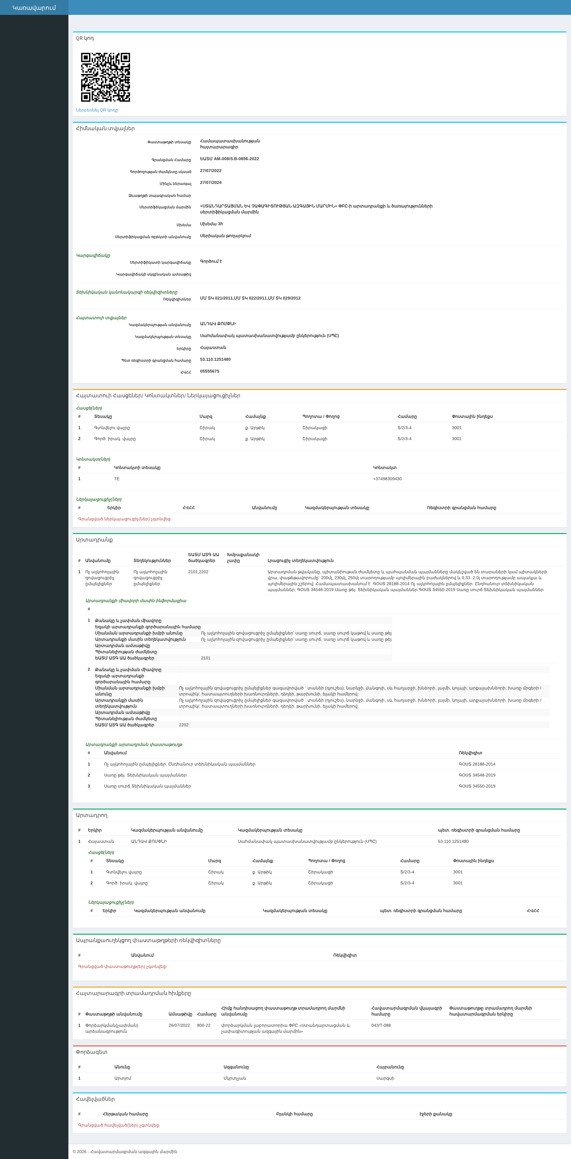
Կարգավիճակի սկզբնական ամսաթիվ (153, 274)
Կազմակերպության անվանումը (160, 325)
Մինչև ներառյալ (175, 184)
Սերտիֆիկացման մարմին (165, 207)
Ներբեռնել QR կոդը (97, 110)
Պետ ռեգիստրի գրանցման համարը (156, 360)
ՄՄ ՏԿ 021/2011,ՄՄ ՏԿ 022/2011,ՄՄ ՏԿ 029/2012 (250, 298)
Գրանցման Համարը (171, 160)
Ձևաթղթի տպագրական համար (159, 195)
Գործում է (211, 261)
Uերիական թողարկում (225, 235)
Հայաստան (213, 347)
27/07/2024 (211, 182)
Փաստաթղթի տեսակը (169, 142)
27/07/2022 (211, 170)
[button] (34, 7)
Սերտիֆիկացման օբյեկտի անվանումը (153, 237)
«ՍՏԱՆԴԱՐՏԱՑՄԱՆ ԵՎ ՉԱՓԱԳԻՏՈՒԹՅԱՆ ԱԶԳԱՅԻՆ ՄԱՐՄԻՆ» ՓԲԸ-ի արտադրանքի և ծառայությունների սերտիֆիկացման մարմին (316, 209)
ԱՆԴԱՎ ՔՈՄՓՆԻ (218, 323)
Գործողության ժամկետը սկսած (160, 172)
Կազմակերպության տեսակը (163, 337)
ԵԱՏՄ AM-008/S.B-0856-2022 (229, 158)
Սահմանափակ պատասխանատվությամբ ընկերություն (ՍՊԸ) (269, 335)
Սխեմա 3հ (211, 223)
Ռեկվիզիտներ (177, 299)
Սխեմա (184, 225)
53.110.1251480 (215, 359)
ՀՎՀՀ (186, 372)
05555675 (209, 371)
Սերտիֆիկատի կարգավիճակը (160, 262)
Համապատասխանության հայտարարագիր (230, 143)
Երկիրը (184, 349)
